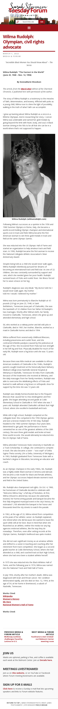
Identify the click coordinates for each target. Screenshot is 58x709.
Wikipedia (8, 596)
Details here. (46, 660)
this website (18, 673)
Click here (8, 688)
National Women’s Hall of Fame (18, 604)
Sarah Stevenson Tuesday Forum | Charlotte (28, 8)
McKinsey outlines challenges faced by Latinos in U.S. (13, 639)
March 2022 (26, 89)
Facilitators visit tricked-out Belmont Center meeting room (42, 639)
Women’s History (11, 599)
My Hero (7, 602)
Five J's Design (41, 705)
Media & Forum (12, 56)
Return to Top (13, 703)
